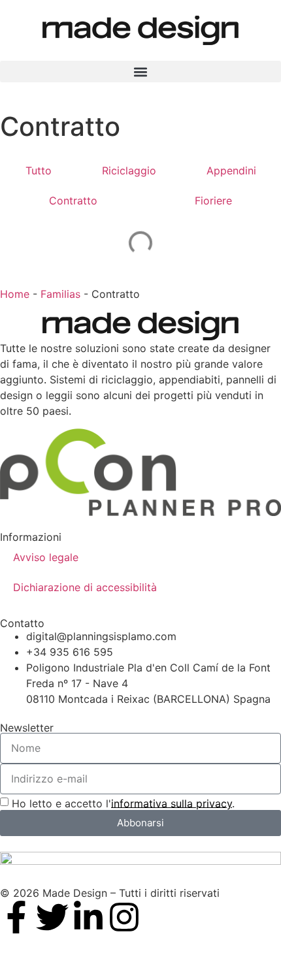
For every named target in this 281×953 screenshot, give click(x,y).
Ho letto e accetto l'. (123, 802)
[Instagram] (124, 917)
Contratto (73, 200)
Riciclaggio (129, 170)
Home (14, 293)
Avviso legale (45, 557)
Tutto (38, 170)
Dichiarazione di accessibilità (85, 587)
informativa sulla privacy (171, 802)
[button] (140, 71)
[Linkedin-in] (88, 917)
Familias (60, 293)
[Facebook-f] (16, 917)
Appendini (231, 170)
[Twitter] (52, 917)
